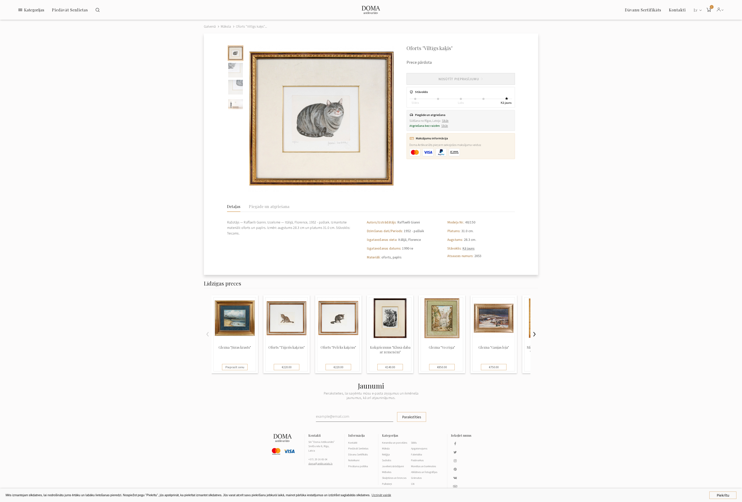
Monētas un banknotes (423, 466)
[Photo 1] (235, 53)
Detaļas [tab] (233, 206)
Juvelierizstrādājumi (393, 466)
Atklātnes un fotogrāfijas (424, 472)
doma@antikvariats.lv (320, 463)
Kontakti (352, 442)
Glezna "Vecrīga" (442, 347)
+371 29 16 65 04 (318, 459)
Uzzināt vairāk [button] (381, 495)
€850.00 (442, 367)
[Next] (534, 334)
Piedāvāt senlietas (70, 9)
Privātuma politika (358, 466)
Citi (412, 484)
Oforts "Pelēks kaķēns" (338, 347)
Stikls (414, 442)
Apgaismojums (419, 448)
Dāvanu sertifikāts (643, 9)
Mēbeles (386, 472)
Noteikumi (353, 460)
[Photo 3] (235, 87)
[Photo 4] (235, 104)
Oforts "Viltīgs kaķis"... (251, 26)
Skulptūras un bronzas (394, 478)
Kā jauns (468, 248)
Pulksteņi (387, 484)
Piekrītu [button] (723, 495)
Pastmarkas (417, 460)
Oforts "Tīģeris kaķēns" (286, 347)
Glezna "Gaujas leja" (493, 347)
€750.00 (494, 367)
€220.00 (287, 367)
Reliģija (386, 454)
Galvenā (210, 26)
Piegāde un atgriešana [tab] (269, 206)
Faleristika (416, 454)
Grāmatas (416, 478)
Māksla (226, 26)
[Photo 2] (235, 70)
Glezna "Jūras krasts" (235, 347)
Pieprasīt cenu (234, 367)
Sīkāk (445, 121)
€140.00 (390, 367)
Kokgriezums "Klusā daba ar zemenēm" (390, 349)
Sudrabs (386, 460)
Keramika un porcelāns (394, 442)
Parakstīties (411, 417)
